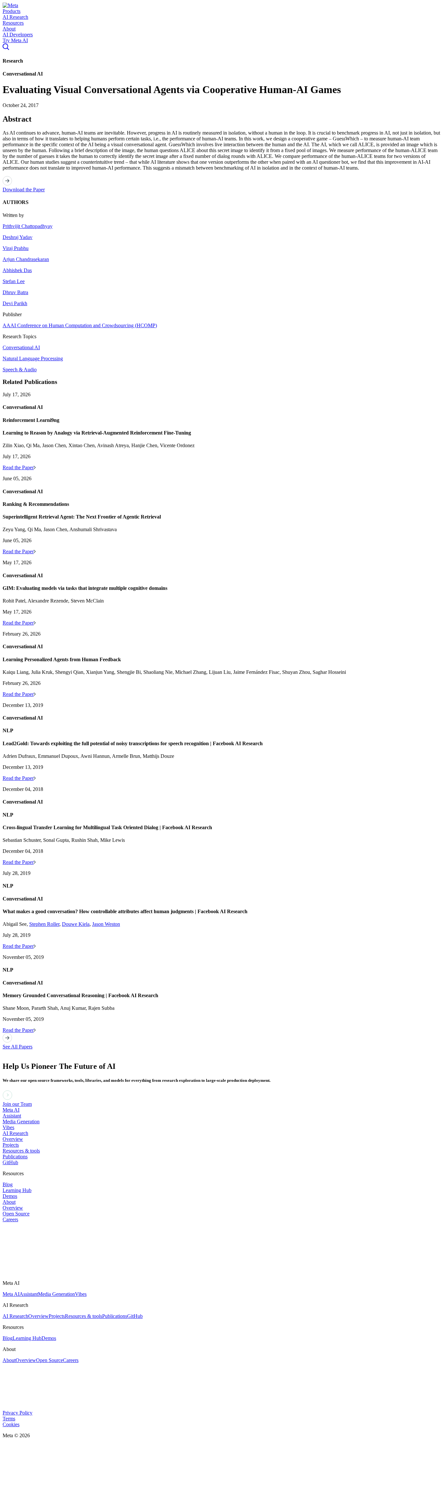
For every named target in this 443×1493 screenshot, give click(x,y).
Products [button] (11, 11)
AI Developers (18, 34)
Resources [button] (13, 23)
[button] (10, 5)
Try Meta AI (15, 40)
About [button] (9, 28)
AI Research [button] (15, 17)
